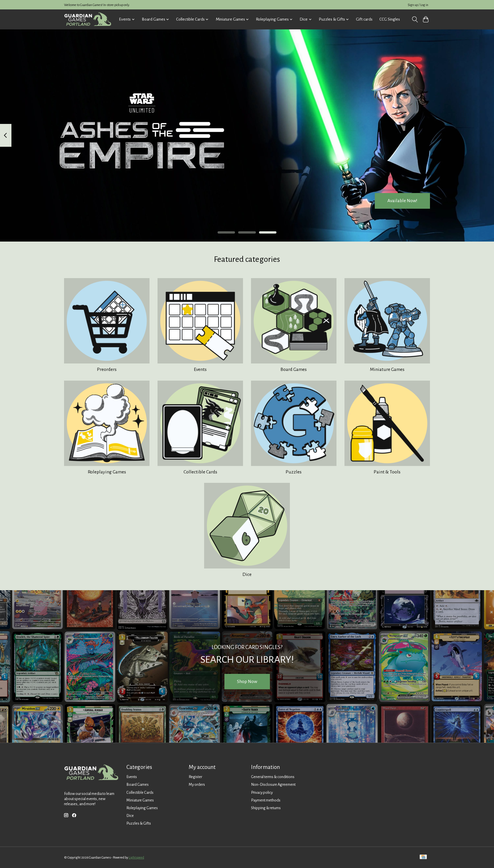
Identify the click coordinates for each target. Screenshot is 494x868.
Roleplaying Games (107, 472)
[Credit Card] (423, 857)
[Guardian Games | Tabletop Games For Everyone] (87, 19)
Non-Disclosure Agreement (273, 784)
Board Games (293, 369)
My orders (197, 784)
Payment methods (265, 800)
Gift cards (364, 19)
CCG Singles (389, 19)
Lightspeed (136, 857)
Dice (247, 574)
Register (195, 777)
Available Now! (402, 200)
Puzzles (294, 472)
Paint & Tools (387, 472)
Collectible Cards (200, 472)
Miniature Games (387, 369)
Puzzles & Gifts (138, 823)
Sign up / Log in (418, 5)
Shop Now (247, 681)
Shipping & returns (266, 808)
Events (200, 369)
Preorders (107, 369)
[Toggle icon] (415, 19)
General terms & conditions (272, 777)
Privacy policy (262, 792)
